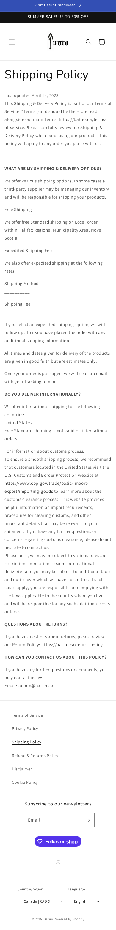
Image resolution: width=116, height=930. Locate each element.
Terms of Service (27, 715)
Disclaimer (22, 769)
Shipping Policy (26, 742)
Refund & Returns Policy (35, 755)
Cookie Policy (25, 782)
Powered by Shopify (69, 919)
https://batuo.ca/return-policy (72, 644)
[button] (11, 41)
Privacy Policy (25, 728)
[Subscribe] (87, 820)
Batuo (48, 919)
